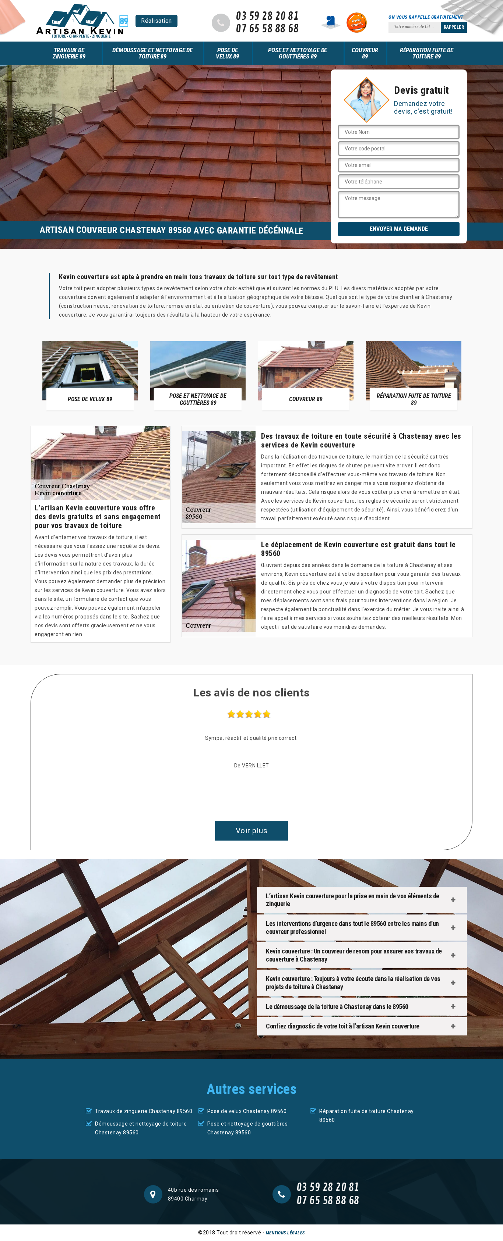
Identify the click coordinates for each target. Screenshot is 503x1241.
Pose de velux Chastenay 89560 (247, 1111)
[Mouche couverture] (82, 21)
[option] (90, 375)
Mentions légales (285, 1232)
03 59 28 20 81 (267, 16)
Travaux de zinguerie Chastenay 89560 (143, 1111)
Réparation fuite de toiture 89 (426, 53)
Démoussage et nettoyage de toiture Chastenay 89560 (141, 1128)
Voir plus (252, 830)
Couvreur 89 (365, 53)
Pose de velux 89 (227, 53)
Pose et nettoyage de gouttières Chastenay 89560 (247, 1128)
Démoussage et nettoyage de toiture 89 (152, 53)
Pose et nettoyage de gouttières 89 (297, 53)
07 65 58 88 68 (267, 29)
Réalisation (156, 20)
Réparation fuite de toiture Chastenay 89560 (366, 1115)
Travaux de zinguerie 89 (69, 53)
